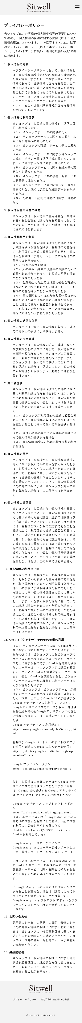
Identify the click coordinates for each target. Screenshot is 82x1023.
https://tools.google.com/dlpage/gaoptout (42, 812)
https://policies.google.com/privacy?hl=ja (42, 768)
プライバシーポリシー (25, 999)
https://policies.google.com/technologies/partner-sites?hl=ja (45, 753)
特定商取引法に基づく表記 (55, 999)
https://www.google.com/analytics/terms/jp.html (44, 731)
